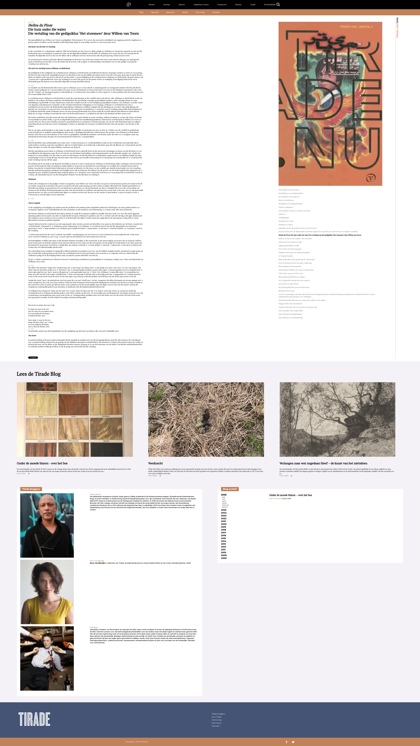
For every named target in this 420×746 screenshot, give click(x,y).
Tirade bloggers (218, 714)
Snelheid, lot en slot (286, 221)
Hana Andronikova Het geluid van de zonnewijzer (297, 259)
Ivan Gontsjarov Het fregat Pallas (291, 311)
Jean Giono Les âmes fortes (288, 284)
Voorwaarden (130, 742)
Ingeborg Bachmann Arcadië (289, 246)
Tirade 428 (397, 31)
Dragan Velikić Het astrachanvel (290, 304)
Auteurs (182, 4)
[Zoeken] (278, 4)
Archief (185, 12)
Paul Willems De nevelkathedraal (291, 318)
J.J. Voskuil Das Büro (286, 256)
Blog (141, 12)
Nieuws (152, 4)
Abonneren (170, 12)
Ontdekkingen (284, 218)
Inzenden (216, 12)
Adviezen (282, 214)
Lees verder (21, 473)
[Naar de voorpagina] (127, 4)
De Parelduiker (270, 4)
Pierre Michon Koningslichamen (290, 314)
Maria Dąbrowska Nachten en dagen (292, 277)
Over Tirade (200, 12)
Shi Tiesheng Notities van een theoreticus (294, 287)
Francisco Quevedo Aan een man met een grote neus (298, 307)
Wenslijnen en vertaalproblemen (291, 204)
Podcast (238, 4)
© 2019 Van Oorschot (141, 742)
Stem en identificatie (286, 200)
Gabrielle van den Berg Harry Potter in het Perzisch (297, 228)
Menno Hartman (275, 498)
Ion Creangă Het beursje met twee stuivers (294, 280)
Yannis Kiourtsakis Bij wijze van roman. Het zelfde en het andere (302, 300)
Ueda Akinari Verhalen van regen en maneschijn (296, 270)
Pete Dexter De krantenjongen (290, 249)
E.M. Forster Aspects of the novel (291, 273)
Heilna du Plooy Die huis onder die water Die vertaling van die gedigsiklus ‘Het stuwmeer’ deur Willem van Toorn (320, 235)
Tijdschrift (154, 12)
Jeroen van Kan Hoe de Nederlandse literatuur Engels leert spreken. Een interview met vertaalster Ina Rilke (318, 232)
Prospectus (221, 4)
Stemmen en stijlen (286, 225)
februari (225, 505)
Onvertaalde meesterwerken (289, 190)
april (224, 501)
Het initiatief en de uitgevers (289, 197)
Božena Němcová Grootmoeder (290, 266)
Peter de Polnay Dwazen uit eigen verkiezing (295, 263)
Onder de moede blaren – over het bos (290, 495)
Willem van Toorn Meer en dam (290, 242)
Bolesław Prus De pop (287, 291)
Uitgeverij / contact (201, 4)
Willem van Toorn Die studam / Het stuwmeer (295, 239)
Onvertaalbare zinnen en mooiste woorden (294, 211)
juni (223, 497)
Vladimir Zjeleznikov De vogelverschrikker (294, 252)
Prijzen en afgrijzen (286, 207)
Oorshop (166, 4)
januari (225, 507)
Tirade (252, 4)
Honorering (216, 720)
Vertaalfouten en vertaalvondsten (291, 193)
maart (224, 503)
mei (223, 499)
